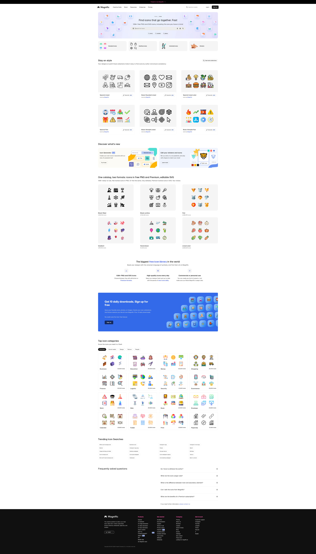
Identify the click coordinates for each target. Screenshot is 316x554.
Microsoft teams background (106, 458)
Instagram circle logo (195, 444)
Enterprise (159, 539)
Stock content (141, 529)
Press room (179, 538)
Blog (177, 529)
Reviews (178, 523)
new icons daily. (163, 280)
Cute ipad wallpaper (134, 454)
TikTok (197, 527)
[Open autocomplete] (132, 28)
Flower (161, 448)
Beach (191, 448)
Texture (191, 454)
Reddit (196, 533)
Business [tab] (102, 349)
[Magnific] (111, 517)
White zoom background (105, 444)
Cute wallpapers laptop (165, 454)
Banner (101, 448)
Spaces (140, 519)
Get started (160, 517)
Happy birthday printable (105, 451)
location (159, 33)
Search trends (179, 527)
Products (141, 517)
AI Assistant (141, 521)
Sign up (215, 7)
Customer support (200, 519)
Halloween (132, 458)
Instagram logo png (134, 448)
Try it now (103, 162)
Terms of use (160, 525)
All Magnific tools (142, 541)
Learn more (165, 162)
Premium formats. (126, 280)
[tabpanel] (158, 391)
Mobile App (141, 539)
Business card (133, 444)
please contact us (184, 504)
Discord (197, 529)
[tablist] (158, 349)
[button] (109, 532)
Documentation (161, 521)
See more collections (211, 60)
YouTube (197, 523)
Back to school (193, 458)
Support (159, 523)
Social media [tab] (112, 349)
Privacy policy (161, 527)
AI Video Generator (143, 525)
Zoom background (103, 454)
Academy (159, 519)
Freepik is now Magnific (157, 2)
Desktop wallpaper (134, 451)
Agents (141, 535)
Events (178, 532)
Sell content (179, 536)
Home (155, 16)
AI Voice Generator (143, 527)
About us (178, 521)
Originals (160, 529)
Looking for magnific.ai (182, 539)
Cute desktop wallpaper (165, 458)
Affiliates (159, 538)
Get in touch (199, 517)
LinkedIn (197, 525)
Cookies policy (161, 532)
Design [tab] (122, 349)
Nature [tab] (130, 349)
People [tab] (137, 349)
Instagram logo (163, 444)
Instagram (197, 521)
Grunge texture (163, 451)
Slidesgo (178, 533)
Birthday (192, 451)
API (139, 537)
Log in (207, 7)
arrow (151, 33)
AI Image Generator (143, 523)
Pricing (150, 7)
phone (166, 33)
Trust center (160, 536)
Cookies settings (161, 533)
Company (179, 517)
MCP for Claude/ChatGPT (146, 532)
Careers (178, 525)
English (109, 532)
